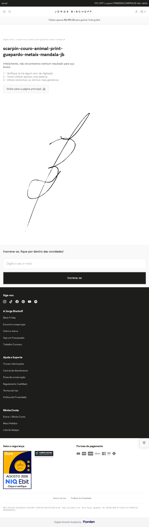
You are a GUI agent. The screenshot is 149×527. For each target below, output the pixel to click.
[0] (142, 12)
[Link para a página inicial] (9, 39)
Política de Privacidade (14, 397)
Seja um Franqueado (13, 338)
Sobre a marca (10, 331)
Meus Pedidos (10, 423)
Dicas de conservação (14, 377)
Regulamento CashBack (15, 384)
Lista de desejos (11, 430)
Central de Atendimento (15, 370)
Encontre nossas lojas (14, 324)
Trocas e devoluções (13, 364)
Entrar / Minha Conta (14, 416)
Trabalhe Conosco (12, 344)
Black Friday (9, 317)
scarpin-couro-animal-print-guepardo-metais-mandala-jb (40, 39)
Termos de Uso (10, 390)
